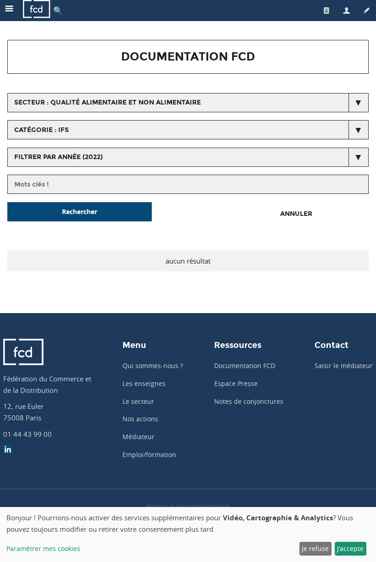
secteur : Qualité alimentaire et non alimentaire (107, 102)
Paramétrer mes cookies (43, 548)
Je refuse (315, 548)
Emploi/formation (149, 454)
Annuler (296, 214)
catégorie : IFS (41, 130)
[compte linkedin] (7, 450)
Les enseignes (144, 383)
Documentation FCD (244, 365)
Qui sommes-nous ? (152, 365)
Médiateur (138, 436)
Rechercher (79, 211)
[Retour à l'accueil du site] (36, 10)
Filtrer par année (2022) (58, 157)
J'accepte (350, 548)
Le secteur (138, 401)
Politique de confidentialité (188, 506)
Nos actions (140, 418)
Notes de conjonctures (248, 401)
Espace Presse (236, 383)
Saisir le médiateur (344, 365)
